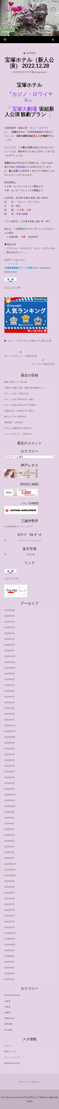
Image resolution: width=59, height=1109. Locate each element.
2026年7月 (9, 616)
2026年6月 (9, 621)
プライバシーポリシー (29, 1081)
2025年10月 (9, 668)
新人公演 (46, 340)
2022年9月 (9, 881)
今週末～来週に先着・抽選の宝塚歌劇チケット (25, 387)
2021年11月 (9, 938)
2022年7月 (9, 892)
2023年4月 (9, 841)
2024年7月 (9, 754)
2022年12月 (10, 864)
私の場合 (8, 1030)
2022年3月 (9, 915)
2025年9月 (9, 673)
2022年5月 (9, 904)
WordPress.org (12, 1063)
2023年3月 (9, 846)
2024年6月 (9, 760)
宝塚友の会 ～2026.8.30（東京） (19, 410)
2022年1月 (9, 927)
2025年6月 (9, 691)
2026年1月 (9, 650)
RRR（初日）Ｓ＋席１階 (15, 382)
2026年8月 (9, 610)
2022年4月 (9, 910)
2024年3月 (9, 777)
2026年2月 (9, 644)
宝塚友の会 (9, 1018)
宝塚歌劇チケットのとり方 (29, 12)
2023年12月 (9, 794)
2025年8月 (9, 679)
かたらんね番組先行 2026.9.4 (17, 428)
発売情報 (31, 53)
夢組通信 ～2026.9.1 (13, 422)
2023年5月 (9, 835)
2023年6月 (9, 829)
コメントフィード (12, 1057)
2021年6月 (9, 967)
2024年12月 (10, 725)
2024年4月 (9, 771)
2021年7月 (9, 962)
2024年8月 (9, 748)
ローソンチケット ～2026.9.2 (17, 434)
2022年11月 (9, 869)
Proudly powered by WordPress (19, 1097)
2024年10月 (10, 737)
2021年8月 (9, 956)
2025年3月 (9, 708)
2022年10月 (10, 875)
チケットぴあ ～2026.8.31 (16, 393)
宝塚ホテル (35, 340)
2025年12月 (10, 656)
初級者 (7, 1012)
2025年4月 (9, 702)
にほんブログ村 (12, 287)
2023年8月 (9, 817)
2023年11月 (9, 800)
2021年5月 (9, 973)
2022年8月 (9, 887)
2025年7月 (9, 685)
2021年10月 (9, 944)
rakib (29, 1101)
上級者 (7, 1001)
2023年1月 (9, 858)
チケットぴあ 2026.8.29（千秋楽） (20, 405)
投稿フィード (10, 1051)
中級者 (7, 1006)
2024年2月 (9, 783)
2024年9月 (9, 742)
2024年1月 (9, 789)
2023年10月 (9, 806)
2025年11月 (9, 662)
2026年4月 (9, 633)
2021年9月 (9, 950)
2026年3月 (9, 639)
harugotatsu (41, 72)
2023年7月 (9, 823)
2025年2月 (9, 714)
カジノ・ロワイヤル (18, 340)
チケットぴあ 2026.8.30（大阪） (19, 399)
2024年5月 (9, 766)
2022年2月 (9, 921)
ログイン (8, 1045)
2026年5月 (9, 627)
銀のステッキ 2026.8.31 (15, 416)
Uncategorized (12, 995)
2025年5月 (9, 696)
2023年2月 (9, 852)
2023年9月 (9, 812)
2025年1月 (9, 719)
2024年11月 (9, 731)
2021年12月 (9, 933)
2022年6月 (9, 898)
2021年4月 (9, 979)
